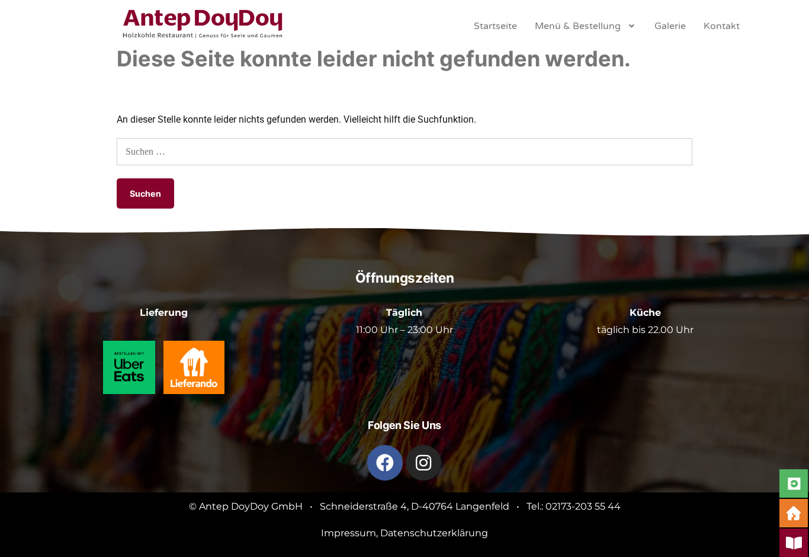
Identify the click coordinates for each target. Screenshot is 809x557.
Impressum (348, 533)
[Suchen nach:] (405, 151)
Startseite (495, 26)
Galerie (670, 26)
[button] (586, 26)
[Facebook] (385, 463)
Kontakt (722, 26)
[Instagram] (423, 463)
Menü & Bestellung (578, 26)
